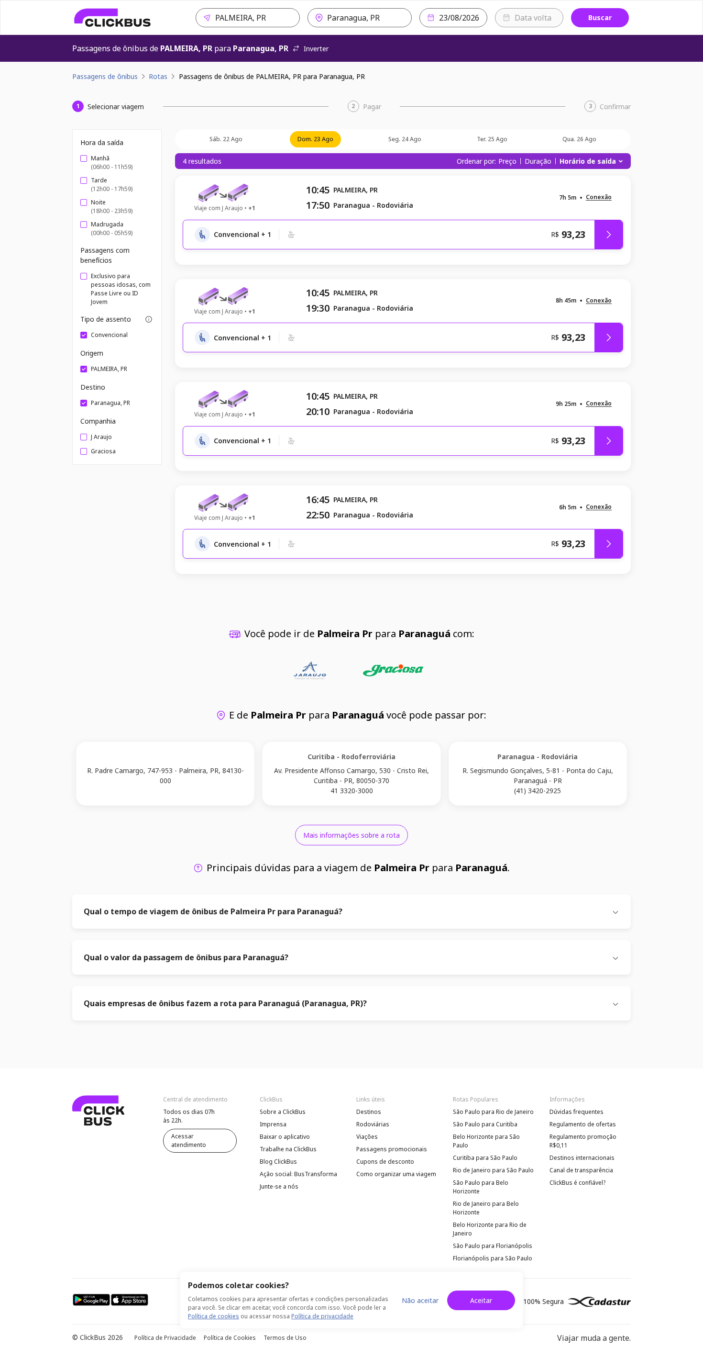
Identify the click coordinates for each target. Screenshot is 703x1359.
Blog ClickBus (278, 1161)
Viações (367, 1137)
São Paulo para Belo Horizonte (480, 1187)
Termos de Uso (285, 1338)
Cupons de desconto (385, 1161)
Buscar (600, 17)
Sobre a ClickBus (283, 1112)
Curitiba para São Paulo (485, 1158)
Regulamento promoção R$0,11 (582, 1141)
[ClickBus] (112, 17)
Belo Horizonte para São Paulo (486, 1141)
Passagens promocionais (391, 1149)
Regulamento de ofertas (582, 1124)
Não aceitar (420, 1300)
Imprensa (273, 1124)
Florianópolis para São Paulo (492, 1258)
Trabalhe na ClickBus (288, 1149)
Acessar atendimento (188, 1140)
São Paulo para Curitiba (485, 1124)
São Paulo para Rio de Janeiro (493, 1112)
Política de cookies (213, 1316)
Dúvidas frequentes (576, 1112)
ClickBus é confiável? (577, 1183)
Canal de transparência (581, 1170)
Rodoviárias (372, 1124)
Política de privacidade (322, 1316)
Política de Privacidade (165, 1338)
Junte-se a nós (279, 1186)
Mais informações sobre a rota (351, 835)
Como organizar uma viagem (396, 1174)
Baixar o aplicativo (285, 1137)
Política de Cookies (230, 1338)
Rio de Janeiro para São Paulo (493, 1170)
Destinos (368, 1112)
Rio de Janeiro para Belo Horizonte (486, 1208)
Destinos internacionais (582, 1158)
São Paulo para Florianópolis (492, 1246)
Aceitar (481, 1300)
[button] (599, 197)
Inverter (316, 48)
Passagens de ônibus (105, 76)
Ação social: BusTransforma (298, 1174)
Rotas (158, 76)
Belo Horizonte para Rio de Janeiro (490, 1229)
